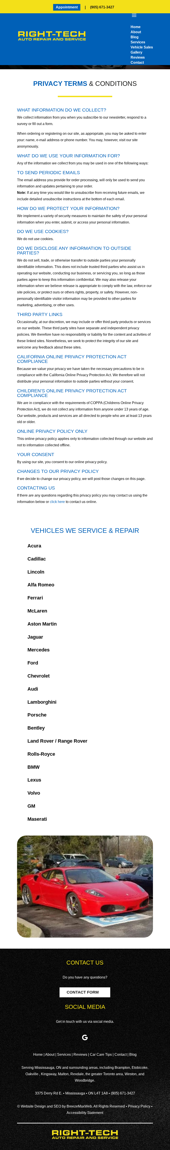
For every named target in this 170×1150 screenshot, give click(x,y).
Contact (120, 1054)
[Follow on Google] (85, 1037)
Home (38, 1054)
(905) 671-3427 (102, 7)
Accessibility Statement (85, 1113)
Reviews (80, 1054)
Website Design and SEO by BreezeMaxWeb (56, 1106)
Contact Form (83, 992)
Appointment (67, 7)
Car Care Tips (101, 1054)
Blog (133, 1054)
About (50, 1054)
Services (64, 1054)
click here (57, 502)
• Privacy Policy (138, 1106)
